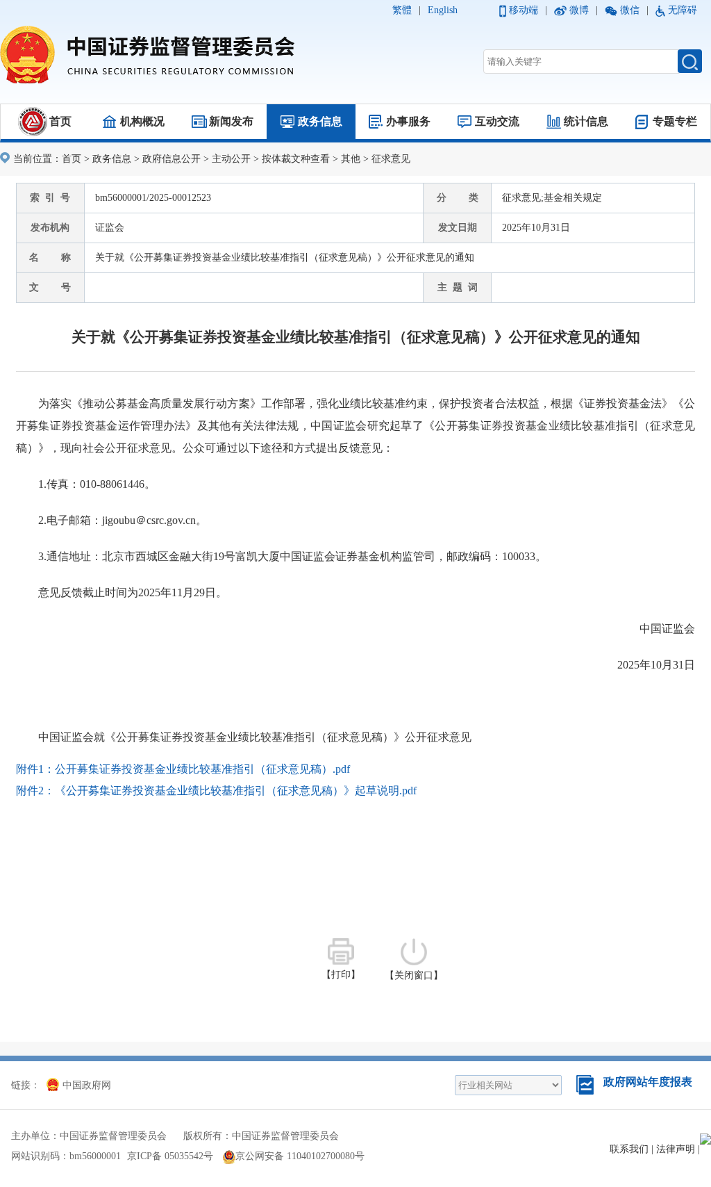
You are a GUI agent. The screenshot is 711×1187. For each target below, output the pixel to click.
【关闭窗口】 (414, 975)
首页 (60, 121)
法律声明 (675, 1149)
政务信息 (320, 121)
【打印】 (340, 974)
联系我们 (629, 1149)
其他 (350, 159)
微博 (579, 10)
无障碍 (682, 10)
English (443, 10)
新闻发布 (231, 121)
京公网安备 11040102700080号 (300, 1156)
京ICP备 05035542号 (170, 1156)
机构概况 (142, 121)
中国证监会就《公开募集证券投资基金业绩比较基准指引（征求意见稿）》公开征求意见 (254, 737)
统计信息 (586, 121)
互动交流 (497, 121)
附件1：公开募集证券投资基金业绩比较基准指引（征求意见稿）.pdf (183, 769)
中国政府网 (86, 1085)
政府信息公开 (171, 159)
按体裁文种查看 (296, 159)
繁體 (402, 10)
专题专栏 (675, 121)
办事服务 (408, 121)
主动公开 (231, 159)
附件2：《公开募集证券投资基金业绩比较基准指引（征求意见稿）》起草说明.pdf (216, 790)
